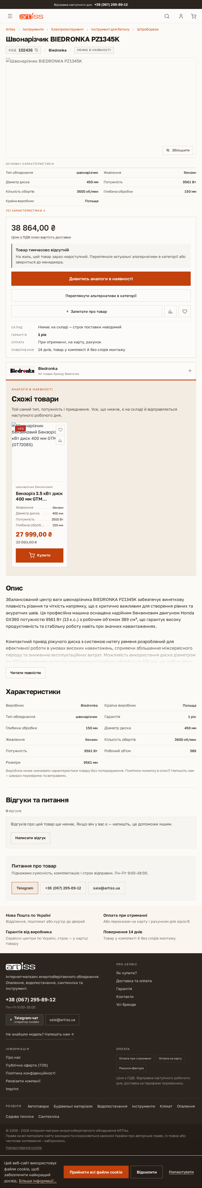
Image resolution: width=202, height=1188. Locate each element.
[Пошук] (167, 16)
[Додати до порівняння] (170, 311)
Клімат (166, 1106)
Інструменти (143, 1106)
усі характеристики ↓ (26, 210)
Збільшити (181, 150)
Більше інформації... (38, 1181)
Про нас (13, 1057)
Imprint (12, 1089)
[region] (101, 108)
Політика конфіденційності (30, 1073)
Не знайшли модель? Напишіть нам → (40, 1034)
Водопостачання (112, 1106)
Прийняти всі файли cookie (96, 1172)
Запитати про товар (89, 311)
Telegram (25, 888)
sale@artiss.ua (106, 888)
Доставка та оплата (134, 980)
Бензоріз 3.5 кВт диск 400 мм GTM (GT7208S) (39, 496)
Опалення (186, 1106)
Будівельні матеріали (73, 1106)
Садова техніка (20, 1116)
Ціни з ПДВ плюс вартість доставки (41, 237)
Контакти (125, 996)
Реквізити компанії (23, 1081)
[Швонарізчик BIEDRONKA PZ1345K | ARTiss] (101, 108)
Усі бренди (126, 1004)
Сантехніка (48, 1116)
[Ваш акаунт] (181, 16)
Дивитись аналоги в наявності (101, 278)
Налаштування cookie (24, 1147)
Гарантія (124, 988)
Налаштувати (181, 1172)
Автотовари (38, 1106)
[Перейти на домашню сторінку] (88, 16)
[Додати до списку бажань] (185, 311)
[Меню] (10, 16)
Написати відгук (30, 837)
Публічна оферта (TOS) (27, 1065)
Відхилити (147, 1172)
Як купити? (126, 973)
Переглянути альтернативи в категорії (101, 295)
